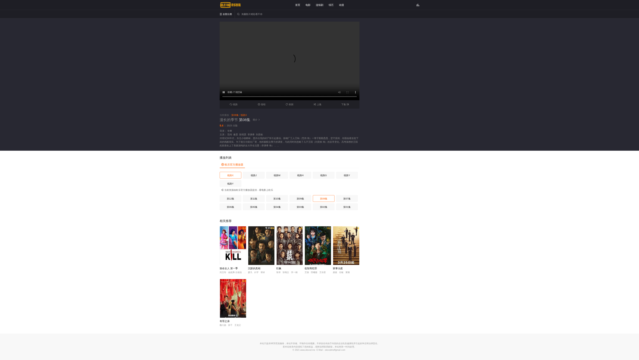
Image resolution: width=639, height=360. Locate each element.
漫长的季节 (229, 120)
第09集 (300, 198)
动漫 (341, 4)
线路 (234, 104)
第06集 (230, 207)
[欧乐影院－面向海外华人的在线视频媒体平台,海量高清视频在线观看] (230, 5)
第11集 (253, 198)
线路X (230, 175)
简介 (256, 119)
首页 (297, 4)
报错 (262, 104)
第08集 (323, 198)
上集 (317, 104)
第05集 (253, 207)
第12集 (230, 198)
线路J (254, 175)
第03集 (300, 207)
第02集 (323, 207)
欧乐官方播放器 (232, 164)
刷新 (290, 104)
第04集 (277, 207)
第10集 (277, 198)
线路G (323, 175)
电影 (308, 4)
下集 (345, 104)
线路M (277, 175)
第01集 (347, 207)
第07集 (347, 198)
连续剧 (319, 4)
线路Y (347, 175)
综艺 (331, 4)
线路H (300, 175)
